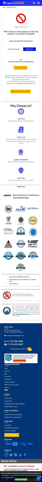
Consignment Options (10, 431)
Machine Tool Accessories (11, 385)
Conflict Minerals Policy (10, 406)
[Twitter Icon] (11, 455)
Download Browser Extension (18, 349)
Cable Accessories (9, 382)
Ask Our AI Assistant (11, 435)
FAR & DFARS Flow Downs (11, 428)
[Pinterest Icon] (25, 455)
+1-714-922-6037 (15, 344)
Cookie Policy (8, 401)
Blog (5, 374)
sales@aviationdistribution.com (26, 83)
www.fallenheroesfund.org (21, 314)
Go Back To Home (21, 91)
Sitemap (6, 387)
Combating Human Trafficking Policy (14, 404)
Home (6, 368)
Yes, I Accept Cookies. (21, 479)
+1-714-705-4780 (15, 341)
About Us (6, 371)
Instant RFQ (7, 425)
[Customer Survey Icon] (19, 360)
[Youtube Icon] (21, 455)
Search (30, 49)
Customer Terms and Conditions (13, 414)
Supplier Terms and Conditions (12, 417)
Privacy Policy (8, 398)
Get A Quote (20, 68)
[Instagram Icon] (6, 455)
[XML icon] (6, 390)
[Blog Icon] (16, 455)
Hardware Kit (8, 379)
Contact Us (7, 376)
